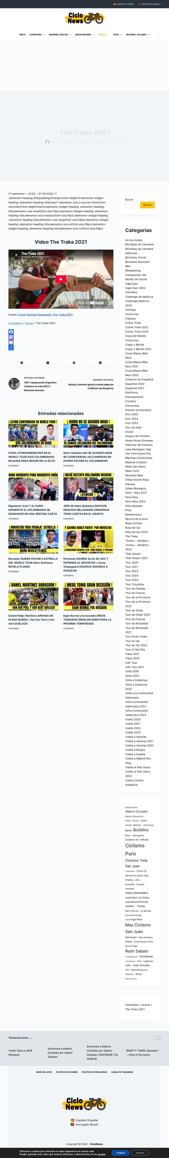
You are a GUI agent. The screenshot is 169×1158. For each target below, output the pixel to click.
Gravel (102, 34)
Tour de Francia (135, 593)
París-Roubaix (134, 506)
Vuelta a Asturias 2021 (139, 741)
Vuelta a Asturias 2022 (139, 745)
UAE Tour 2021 (134, 667)
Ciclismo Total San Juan (136, 863)
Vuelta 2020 (133, 719)
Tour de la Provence (137, 597)
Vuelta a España (135, 754)
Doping (129, 879)
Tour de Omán (134, 610)
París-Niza (131, 497)
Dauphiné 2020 (134, 384)
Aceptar (121, 1152)
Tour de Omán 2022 (137, 614)
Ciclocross (131, 314)
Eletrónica (131, 392)
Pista (116, 34)
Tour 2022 (131, 571)
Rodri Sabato (136, 951)
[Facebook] (60, 331)
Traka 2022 (132, 658)
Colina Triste (133, 322)
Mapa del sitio (44, 1072)
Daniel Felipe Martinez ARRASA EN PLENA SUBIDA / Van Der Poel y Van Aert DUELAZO (31, 619)
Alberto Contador (136, 811)
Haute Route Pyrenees (139, 440)
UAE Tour (131, 662)
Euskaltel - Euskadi (134, 884)
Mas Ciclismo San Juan (138, 928)
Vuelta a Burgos (135, 749)
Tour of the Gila (135, 649)
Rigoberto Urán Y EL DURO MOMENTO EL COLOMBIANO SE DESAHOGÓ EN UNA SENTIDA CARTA (32, 509)
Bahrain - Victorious (143, 825)
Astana (143, 820)
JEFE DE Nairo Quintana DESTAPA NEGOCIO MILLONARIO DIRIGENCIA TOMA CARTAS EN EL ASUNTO (86, 509)
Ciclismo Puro (135, 849)
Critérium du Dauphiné (139, 379)
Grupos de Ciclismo (137, 436)
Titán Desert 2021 (136, 558)
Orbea (128, 941)
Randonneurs (133, 514)
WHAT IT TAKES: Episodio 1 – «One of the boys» (142, 1052)
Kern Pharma (132, 911)
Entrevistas (132, 405)
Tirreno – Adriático (137, 540)
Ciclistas (130, 309)
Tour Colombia (134, 584)
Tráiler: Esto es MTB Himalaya (20, 1052)
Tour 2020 (131, 562)
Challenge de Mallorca (139, 296)
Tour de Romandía (136, 623)
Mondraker (131, 937)
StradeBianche (131, 957)
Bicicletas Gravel (135, 257)
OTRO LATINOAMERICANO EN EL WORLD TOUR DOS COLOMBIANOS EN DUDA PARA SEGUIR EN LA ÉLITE (31, 456)
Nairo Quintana (145, 937)
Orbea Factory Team (143, 941)
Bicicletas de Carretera (139, 244)
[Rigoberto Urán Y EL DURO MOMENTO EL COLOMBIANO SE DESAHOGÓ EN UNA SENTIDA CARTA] (33, 486)
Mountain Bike (83, 34)
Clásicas (130, 318)
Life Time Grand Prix (138, 453)
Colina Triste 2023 (136, 331)
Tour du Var (132, 641)
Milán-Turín (132, 471)
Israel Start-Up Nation (137, 897)
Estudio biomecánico (138, 410)
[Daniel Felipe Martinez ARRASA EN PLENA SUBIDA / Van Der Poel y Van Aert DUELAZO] (33, 596)
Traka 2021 (118, 142)
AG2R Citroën (131, 807)
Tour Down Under (136, 636)
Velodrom (129, 974)
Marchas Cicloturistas (138, 457)
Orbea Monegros (135, 488)
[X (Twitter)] (48, 363)
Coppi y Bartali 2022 (138, 349)
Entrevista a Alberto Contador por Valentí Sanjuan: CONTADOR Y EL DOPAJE (102, 1052)
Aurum (128, 825)
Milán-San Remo (135, 466)
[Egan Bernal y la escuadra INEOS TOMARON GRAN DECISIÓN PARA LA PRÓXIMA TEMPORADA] (88, 596)
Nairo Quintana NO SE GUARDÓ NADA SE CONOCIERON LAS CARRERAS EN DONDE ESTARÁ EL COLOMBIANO (87, 456)
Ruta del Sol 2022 (136, 532)
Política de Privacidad (94, 1072)
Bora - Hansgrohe (134, 835)
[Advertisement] (84, 66)
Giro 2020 (131, 414)
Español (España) (125, 4)
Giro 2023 (131, 423)
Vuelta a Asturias (135, 736)
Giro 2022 (131, 418)
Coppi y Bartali (134, 344)
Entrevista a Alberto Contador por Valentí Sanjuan (60, 1052)
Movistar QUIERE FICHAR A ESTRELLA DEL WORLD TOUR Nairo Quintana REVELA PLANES (33, 562)
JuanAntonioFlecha (136, 901)
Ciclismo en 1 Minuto (137, 839)
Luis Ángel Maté (133, 919)
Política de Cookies (67, 1072)
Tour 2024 (131, 579)
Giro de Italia (133, 427)
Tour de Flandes (135, 588)
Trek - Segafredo (145, 961)
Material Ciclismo (136, 34)
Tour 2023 (131, 575)
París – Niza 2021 (136, 492)
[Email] (60, 342)
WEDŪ (138, 974)
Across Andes (133, 240)
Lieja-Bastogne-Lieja (138, 449)
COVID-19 (141, 871)
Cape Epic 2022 (135, 288)
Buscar (129, 199)
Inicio (22, 34)
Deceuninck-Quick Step (137, 875)
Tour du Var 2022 (136, 645)
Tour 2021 (131, 566)
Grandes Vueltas (58, 34)
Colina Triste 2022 (136, 327)
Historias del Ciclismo (138, 444)
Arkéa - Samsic (132, 821)
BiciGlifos (141, 830)
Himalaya (129, 888)
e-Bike (137, 880)
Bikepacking (132, 270)
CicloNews (15, 323)
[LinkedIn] (100, 363)
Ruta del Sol (132, 527)
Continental (130, 871)
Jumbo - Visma (135, 906)
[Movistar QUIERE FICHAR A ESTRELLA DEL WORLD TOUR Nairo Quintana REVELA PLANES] (33, 539)
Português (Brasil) (151, 4)
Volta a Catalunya (136, 680)
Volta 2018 (132, 671)
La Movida (145, 911)
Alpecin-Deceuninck (134, 816)
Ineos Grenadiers (136, 893)
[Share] (60, 347)
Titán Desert (133, 553)
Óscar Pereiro (131, 979)
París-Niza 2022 (135, 501)
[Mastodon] (60, 337)
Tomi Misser (130, 961)
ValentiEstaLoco (139, 969)
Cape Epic (131, 283)
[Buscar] (159, 35)
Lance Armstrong (133, 915)
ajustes (101, 1154)
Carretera (36, 34)
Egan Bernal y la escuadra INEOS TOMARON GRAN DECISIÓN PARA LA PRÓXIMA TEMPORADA (87, 619)
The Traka (105, 142)
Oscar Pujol (131, 946)
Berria (128, 830)
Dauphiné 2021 (134, 388)
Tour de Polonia (135, 619)
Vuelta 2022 (133, 728)
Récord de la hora (136, 519)
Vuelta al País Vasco (138, 767)
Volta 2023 (132, 675)
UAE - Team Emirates (137, 965)
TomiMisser (146, 956)
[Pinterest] (74, 363)
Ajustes (140, 1152)
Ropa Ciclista (133, 523)
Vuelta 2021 (132, 723)
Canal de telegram (122, 1072)
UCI (127, 969)
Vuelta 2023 (133, 732)
